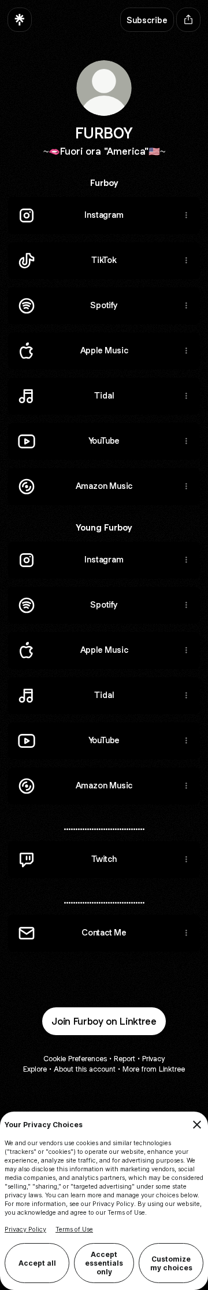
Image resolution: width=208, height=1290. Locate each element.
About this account (85, 1069)
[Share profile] (188, 19)
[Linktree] (19, 19)
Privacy (153, 1059)
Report (124, 1059)
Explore (35, 1069)
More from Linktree (153, 1069)
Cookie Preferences (75, 1059)
